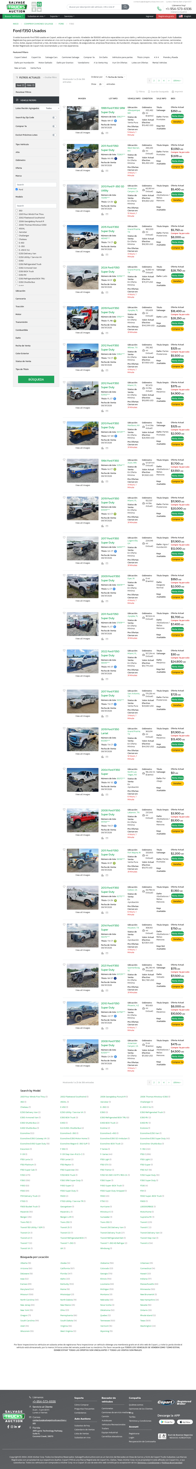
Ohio (62, 1310)
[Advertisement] (98, 1370)
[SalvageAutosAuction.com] (34, 4)
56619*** (121, 584)
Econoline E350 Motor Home (73, 1138)
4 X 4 (156, 57)
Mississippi (65, 1294)
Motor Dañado (45, 62)
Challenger (24, 235)
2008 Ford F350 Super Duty (110, 812)
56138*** (121, 859)
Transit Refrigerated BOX (72, 1238)
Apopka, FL (133, 310)
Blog (131, 1412)
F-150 (143, 1149)
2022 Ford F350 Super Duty (110, 653)
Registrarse (134, 1433)
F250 (22, 1175)
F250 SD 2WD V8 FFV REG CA (114, 1175)
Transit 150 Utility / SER (31, 1227)
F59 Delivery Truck (29, 1196)
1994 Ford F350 (110, 461)
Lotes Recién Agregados (27, 108)
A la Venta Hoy (101, 62)
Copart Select (20, 57)
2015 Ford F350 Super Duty (110, 229)
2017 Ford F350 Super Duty (110, 540)
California (65, 1268)
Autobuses (107, 1420)
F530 (142, 1185)
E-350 (22, 246)
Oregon (24, 1315)
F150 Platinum (27, 1164)
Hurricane (105, 1206)
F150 (142, 1154)
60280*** (105, 740)
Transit (143, 1222)
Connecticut (146, 1268)
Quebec (104, 1315)
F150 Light (145, 1159)
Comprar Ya (89, 57)
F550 (22, 1190)
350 (20, 210)
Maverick (24, 1211)
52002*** (105, 394)
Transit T (24, 1243)
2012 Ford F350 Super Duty (110, 347)
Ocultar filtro (50, 77)
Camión (105, 1416)
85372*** (121, 778)
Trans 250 (65, 1222)
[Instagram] (12, 1427)
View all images (82, 132)
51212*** (120, 700)
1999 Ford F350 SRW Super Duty (113, 110)
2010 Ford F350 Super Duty (110, 1005)
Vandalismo (83, 62)
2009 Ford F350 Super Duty (110, 578)
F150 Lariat (65, 1159)
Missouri (24, 1294)
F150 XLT (144, 1169)
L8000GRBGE (147, 1206)
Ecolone (144, 1128)
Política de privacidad (172, 1462)
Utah (22, 1326)
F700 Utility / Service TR (72, 1201)
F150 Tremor (106, 1169)
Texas (143, 1320)
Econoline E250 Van (150, 1133)
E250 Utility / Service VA (30, 257)
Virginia (64, 1326)
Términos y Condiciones (140, 1420)
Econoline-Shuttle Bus (151, 1143)
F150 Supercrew (67, 1169)
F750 (102, 1201)
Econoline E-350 (68, 1133)
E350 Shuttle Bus (27, 282)
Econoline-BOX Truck (110, 1143)
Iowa (22, 1278)
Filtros (142, 91)
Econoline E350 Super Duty (153, 1138)
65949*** (105, 510)
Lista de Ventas (81, 1433)
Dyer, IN (131, 578)
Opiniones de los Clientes (141, 1408)
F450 (23, 1185)
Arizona (24, 1268)
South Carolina (27, 1320)
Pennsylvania (66, 1315)
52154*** (121, 465)
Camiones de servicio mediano (116, 1412)
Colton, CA (132, 890)
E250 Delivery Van (27, 253)
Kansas (24, 1284)
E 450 (21, 243)
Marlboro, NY (134, 425)
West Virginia (66, 1331)
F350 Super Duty (148, 1180)
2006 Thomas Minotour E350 (32, 225)
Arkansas (144, 1263)
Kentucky (64, 1284)
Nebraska (104, 1299)
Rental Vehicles (160, 62)
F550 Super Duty (68, 1190)
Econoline (25, 1133)
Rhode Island (146, 1315)
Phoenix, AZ (133, 1005)
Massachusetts (147, 1284)
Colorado (104, 1268)
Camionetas (107, 1408)
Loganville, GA (133, 542)
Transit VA (25, 1248)
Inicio (16, 23)
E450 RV (144, 1122)
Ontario (144, 1310)
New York (24, 1310)
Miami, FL (132, 385)
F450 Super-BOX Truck (111, 1185)
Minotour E (105, 1211)
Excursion (25, 1149)
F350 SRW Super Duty (70, 1180)
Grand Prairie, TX (134, 231)
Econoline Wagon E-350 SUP (74, 1143)
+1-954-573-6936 (179, 8)
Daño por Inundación (24, 62)
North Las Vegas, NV (132, 773)
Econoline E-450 (108, 1133)
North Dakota (66, 1299)
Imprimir (179, 91)
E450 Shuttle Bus (28, 1128)
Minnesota (145, 1289)
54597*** (121, 547)
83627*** (121, 116)
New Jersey (25, 1305)
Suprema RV (146, 1217)
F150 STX (104, 1164)
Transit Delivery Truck (110, 1232)
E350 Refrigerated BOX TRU (32, 278)
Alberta (24, 1263)
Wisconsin (25, 1331)
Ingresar (150, 16)
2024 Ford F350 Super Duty (110, 270)
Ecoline (104, 1128)
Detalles (177, 121)
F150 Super (145, 1164)
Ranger (23, 1217)
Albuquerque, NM (134, 112)
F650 (103, 1196)
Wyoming (105, 1331)
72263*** (121, 154)
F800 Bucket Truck (29, 1206)
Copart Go (36, 57)
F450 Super (66, 1185)
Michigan (104, 1289)
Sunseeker (105, 1217)
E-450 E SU (24, 250)
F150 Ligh (104, 1159)
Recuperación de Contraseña (142, 1441)
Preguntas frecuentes (84, 1408)
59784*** (105, 821)
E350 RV (23, 275)
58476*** (105, 937)
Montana (104, 1294)
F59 (142, 1190)
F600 (63, 1196)
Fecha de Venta (116, 77)
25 (100, 84)
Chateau (23, 239)
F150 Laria (25, 1159)
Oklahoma (105, 1310)
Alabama (104, 1263)
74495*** (105, 197)
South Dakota (67, 1320)
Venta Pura (35, 68)
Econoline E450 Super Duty (33, 1143)
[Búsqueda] (125, 7)
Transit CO (65, 1232)
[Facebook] (8, 1427)
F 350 (63, 1149)
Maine (63, 1289)
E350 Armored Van (28, 268)
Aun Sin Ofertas (119, 62)
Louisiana (105, 1284)
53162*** (121, 354)
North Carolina (27, 1299)
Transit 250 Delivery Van (112, 1227)
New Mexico (66, 1305)
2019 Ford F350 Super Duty (110, 310)
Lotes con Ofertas (140, 62)
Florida (64, 1273)
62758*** (121, 1012)
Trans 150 (25, 1222)
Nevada (144, 1305)
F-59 (22, 1154)
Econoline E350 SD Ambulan (114, 1138)
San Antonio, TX (134, 695)
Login (131, 1437)
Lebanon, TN (133, 812)
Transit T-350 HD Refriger (112, 1243)
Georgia (104, 1273)
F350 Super (105, 1180)
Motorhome (146, 1211)
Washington (146, 1326)
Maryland (25, 1289)
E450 (21, 286)
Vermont (104, 1326)
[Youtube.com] (19, 1427)
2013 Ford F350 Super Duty (110, 425)
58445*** (105, 662)
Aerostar (23, 232)
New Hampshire (147, 1299)
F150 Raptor (66, 1164)
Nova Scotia (106, 1305)
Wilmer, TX (133, 347)
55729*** (121, 432)
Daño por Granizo (65, 62)
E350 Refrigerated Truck (30, 264)
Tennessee (105, 1320)
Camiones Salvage (70, 57)
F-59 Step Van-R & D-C (71, 1154)
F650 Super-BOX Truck (151, 1196)
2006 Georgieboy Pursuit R (31, 221)
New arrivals (20, 68)
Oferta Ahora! (177, 116)
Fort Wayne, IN (134, 852)
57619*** (121, 622)
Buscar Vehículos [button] (13, 16)
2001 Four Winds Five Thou (31, 214)
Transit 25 (65, 1227)
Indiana (144, 1278)
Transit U (144, 1243)
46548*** (105, 238)
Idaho (63, 1278)
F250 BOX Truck (67, 1175)
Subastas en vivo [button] (36, 16)
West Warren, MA (134, 149)
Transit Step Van (148, 1238)
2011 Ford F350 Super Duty (110, 148)
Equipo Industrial (110, 1432)
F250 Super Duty (148, 1175)
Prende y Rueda (170, 57)
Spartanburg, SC (134, 969)
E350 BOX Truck (26, 271)
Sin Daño (103, 57)
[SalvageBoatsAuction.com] (39, 9)
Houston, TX (133, 927)
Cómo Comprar (81, 1404)
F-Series (104, 1154)
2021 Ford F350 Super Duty (110, 968)
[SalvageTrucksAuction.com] (39, 4)
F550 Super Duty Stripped (112, 1190)
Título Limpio (143, 57)
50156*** (121, 276)
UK (62, 1248)
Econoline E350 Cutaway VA (33, 1138)
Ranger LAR (66, 1217)
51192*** (120, 316)
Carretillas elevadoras (112, 1436)
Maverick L (65, 1211)
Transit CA (25, 1232)
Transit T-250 (67, 1243)
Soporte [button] (54, 16)
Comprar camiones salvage (38, 23)
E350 (21, 260)
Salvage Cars (51, 57)
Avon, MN (132, 462)
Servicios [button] (68, 16)
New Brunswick (147, 1294)
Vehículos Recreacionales (113, 1424)
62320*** (105, 1052)
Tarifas (132, 1416)
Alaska (63, 1263)
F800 (143, 1201)
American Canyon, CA (133, 190)
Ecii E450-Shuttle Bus (70, 1128)
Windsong (105, 1248)
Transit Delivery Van (150, 1232)
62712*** (121, 896)
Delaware (25, 1273)
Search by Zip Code (25, 117)
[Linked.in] (15, 1427)
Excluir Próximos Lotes (27, 135)
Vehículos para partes (122, 57)
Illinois (103, 1278)
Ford (61, 23)
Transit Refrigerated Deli (112, 1238)
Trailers (105, 1428)
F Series (104, 1149)
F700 (23, 1201)
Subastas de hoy (82, 1425)
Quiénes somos (136, 1404)
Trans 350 (105, 1222)
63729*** (121, 974)
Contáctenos (80, 1412)
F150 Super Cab (27, 1169)
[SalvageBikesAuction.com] (34, 9)
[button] (36, 144)
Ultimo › (177, 80)
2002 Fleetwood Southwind (32, 217)
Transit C (144, 1227)
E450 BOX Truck (108, 1122)
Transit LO (25, 1238)
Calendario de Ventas (84, 1429)
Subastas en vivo (82, 1437)
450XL (22, 228)
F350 (22, 1180)
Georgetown (66, 1206)
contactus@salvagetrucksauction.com (149, 1)
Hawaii (143, 1273)
